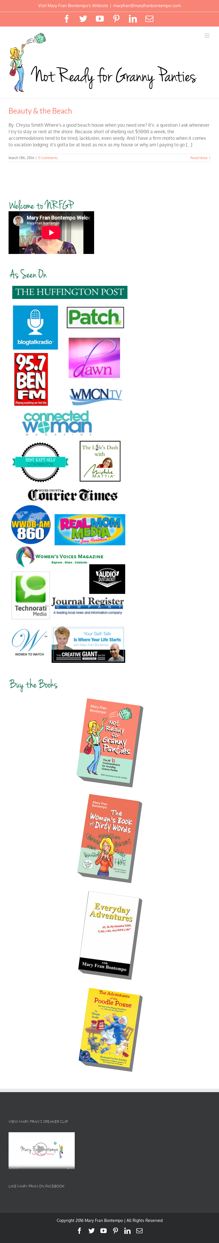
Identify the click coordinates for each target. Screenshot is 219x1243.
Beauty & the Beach (40, 110)
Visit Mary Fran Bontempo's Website (73, 5)
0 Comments (48, 158)
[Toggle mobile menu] (207, 35)
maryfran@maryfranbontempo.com (147, 5)
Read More (199, 158)
